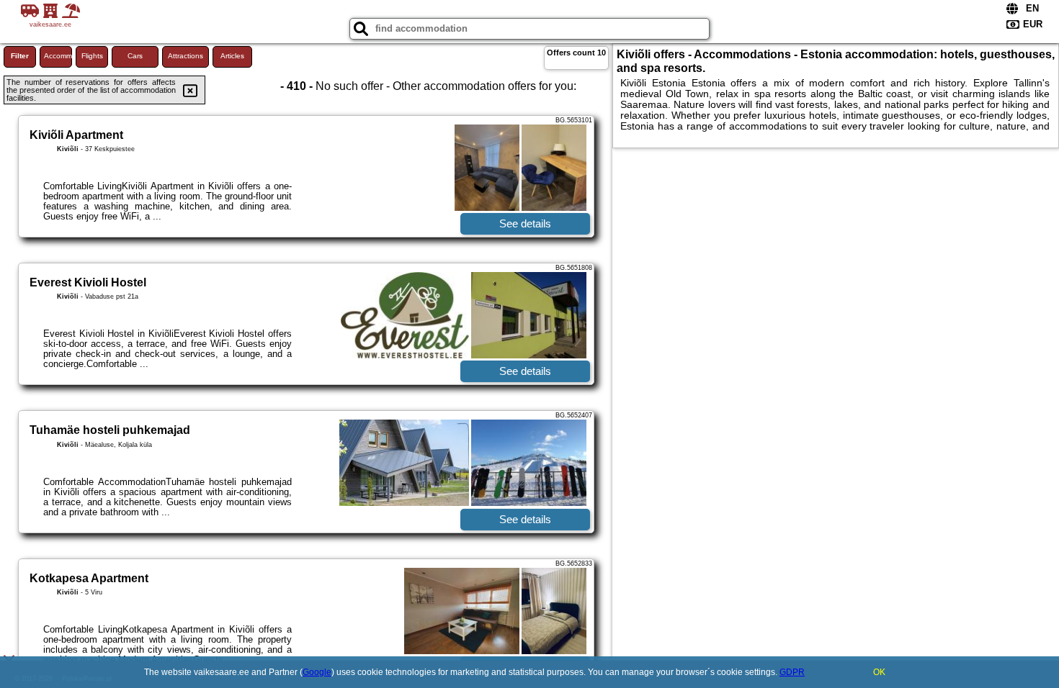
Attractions (185, 56)
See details (525, 223)
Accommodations (58, 56)
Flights (92, 56)
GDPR (792, 672)
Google (317, 672)
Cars (135, 56)
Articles (232, 56)
